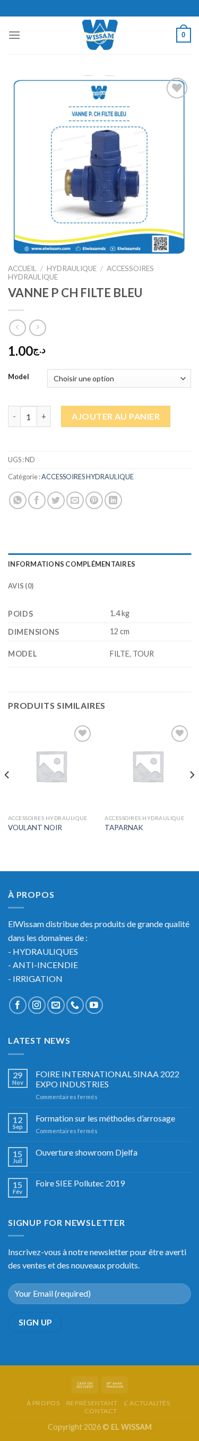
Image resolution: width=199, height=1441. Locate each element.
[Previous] (7, 796)
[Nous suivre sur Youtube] (94, 1005)
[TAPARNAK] (148, 766)
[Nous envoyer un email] (56, 1005)
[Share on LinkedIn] (113, 500)
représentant (91, 1403)
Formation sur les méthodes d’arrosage (105, 1118)
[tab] (99, 564)
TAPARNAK (124, 827)
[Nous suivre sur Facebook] (18, 1005)
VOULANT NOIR (35, 827)
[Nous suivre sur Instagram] (37, 1005)
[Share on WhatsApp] (18, 500)
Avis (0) (20, 586)
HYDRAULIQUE (72, 268)
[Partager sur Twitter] (56, 500)
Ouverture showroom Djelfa (86, 1152)
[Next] (191, 796)
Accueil (22, 268)
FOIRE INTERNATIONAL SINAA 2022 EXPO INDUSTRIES (107, 1079)
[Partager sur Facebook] (37, 500)
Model (18, 377)
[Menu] (14, 35)
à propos (43, 1403)
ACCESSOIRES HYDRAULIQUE (87, 476)
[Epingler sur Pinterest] (94, 500)
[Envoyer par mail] (75, 500)
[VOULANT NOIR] (51, 766)
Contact (100, 1411)
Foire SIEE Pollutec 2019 (80, 1183)
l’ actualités (147, 1403)
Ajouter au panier (116, 416)
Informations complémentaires (71, 564)
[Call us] (75, 1005)
